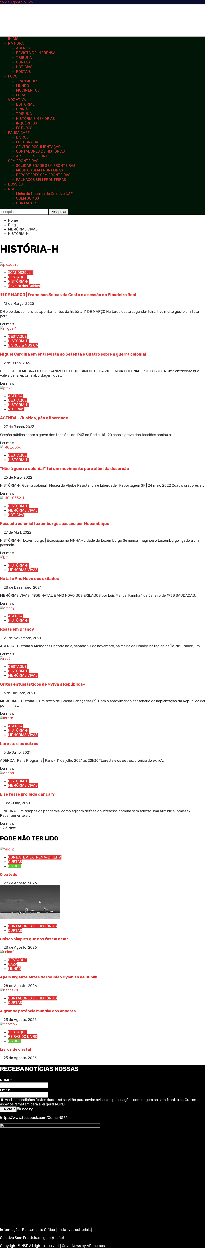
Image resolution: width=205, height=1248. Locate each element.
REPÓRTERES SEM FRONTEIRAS (43, 175)
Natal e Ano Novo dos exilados (29, 578)
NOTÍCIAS (24, 67)
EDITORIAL (25, 104)
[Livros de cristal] (8, 1024)
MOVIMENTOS (28, 90)
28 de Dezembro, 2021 (22, 587)
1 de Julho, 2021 (17, 803)
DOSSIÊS (15, 184)
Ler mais (7, 324)
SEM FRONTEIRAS (23, 161)
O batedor (9, 874)
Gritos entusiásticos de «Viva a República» (42, 684)
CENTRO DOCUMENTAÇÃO (38, 147)
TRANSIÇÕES (27, 81)
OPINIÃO (23, 109)
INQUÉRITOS (26, 123)
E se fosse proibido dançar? (27, 794)
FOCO (12, 76)
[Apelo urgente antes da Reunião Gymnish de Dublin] (7, 952)
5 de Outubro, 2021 (19, 693)
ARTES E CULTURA (32, 156)
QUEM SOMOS (27, 198)
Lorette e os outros (19, 743)
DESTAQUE (17, 277)
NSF (11, 189)
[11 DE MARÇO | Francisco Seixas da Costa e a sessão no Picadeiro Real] (9, 264)
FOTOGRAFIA (27, 142)
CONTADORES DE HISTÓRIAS (40, 151)
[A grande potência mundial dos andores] (9, 990)
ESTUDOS (24, 128)
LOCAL (22, 95)
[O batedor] (7, 849)
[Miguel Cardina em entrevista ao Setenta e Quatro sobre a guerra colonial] (8, 328)
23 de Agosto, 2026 (20, 1020)
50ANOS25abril (20, 272)
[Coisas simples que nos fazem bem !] (30, 918)
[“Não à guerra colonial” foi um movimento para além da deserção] (10, 447)
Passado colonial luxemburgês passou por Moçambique (54, 523)
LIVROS (22, 137)
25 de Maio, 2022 (18, 477)
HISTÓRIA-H (18, 281)
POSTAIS (23, 71)
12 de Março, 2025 (19, 303)
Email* (5, 1090)
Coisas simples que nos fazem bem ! (34, 939)
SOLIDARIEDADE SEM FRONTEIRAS (45, 165)
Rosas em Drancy (17, 629)
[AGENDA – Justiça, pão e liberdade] (6, 388)
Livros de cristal (15, 1049)
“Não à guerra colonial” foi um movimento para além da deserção (64, 468)
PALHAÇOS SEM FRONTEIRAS (41, 179)
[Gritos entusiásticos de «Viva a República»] (5, 658)
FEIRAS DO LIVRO (22, 1036)
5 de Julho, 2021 (17, 752)
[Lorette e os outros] (6, 718)
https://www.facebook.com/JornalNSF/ (33, 1117)
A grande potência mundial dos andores (38, 1011)
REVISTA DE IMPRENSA (35, 53)
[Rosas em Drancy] (7, 608)
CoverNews (71, 1246)
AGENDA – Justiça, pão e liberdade (34, 418)
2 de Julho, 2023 (17, 363)
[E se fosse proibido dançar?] (7, 773)
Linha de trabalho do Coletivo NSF (44, 194)
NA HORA (16, 43)
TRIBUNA (24, 57)
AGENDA (23, 48)
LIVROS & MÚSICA (23, 345)
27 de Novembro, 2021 (22, 638)
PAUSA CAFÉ (19, 133)
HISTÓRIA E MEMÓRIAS (35, 118)
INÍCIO (13, 39)
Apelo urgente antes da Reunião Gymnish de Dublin (49, 977)
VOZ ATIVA (17, 100)
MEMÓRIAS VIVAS (23, 510)
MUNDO (22, 86)
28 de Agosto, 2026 (20, 883)
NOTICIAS (16, 409)
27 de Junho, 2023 (19, 427)
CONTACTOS (26, 203)
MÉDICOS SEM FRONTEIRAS (39, 170)
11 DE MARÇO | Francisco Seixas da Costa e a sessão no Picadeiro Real (68, 294)
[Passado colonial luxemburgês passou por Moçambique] (12, 498)
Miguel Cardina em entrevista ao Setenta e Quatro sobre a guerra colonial (73, 354)
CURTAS (23, 62)
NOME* (6, 1080)
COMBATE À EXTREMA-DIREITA (34, 857)
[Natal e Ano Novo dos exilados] (4, 557)
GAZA (12, 964)
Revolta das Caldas (24, 286)
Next (12, 828)
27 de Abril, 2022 (17, 532)
